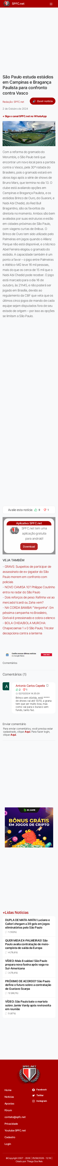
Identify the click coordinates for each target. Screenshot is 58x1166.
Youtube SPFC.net (15, 1130)
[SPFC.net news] (29, 654)
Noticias (9, 1096)
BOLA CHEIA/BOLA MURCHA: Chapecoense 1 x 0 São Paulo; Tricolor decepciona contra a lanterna (28, 628)
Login (8, 1143)
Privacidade (11, 1123)
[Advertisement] (29, 39)
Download (29, 546)
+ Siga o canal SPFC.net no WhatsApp (25, 116)
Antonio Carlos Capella (30, 685)
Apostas (9, 1103)
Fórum (8, 1110)
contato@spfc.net (15, 1117)
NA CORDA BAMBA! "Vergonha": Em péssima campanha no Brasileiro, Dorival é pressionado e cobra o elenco (29, 613)
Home (8, 1090)
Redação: (13, 101)
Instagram (41, 1101)
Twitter (40, 1095)
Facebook (41, 1089)
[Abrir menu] (51, 3)
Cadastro (10, 1137)
